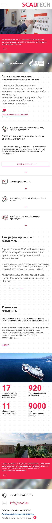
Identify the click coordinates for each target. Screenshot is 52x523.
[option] (26, 21)
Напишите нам (13, 288)
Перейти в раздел (24, 164)
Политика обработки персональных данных (18, 514)
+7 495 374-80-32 (21, 495)
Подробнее (5, 345)
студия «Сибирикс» (24, 518)
